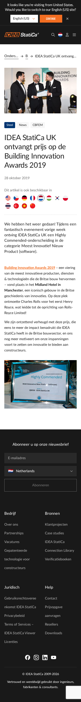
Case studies (54, 533)
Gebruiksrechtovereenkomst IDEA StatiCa (20, 603)
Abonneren (40, 485)
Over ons (11, 524)
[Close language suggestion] (67, 18)
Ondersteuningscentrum (11, 56)
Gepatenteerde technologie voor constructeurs (17, 559)
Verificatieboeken (58, 559)
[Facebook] (27, 657)
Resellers (51, 624)
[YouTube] (53, 657)
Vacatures (11, 542)
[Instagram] (36, 657)
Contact (51, 598)
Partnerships (14, 533)
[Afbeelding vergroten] (40, 90)
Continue (51, 19)
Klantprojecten (56, 524)
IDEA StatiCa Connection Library (59, 546)
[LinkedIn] (45, 657)
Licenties (11, 642)
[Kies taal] (60, 35)
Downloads (53, 633)
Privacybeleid (14, 616)
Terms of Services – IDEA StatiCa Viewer (19, 629)
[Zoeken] (53, 34)
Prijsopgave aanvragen (53, 611)
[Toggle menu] (74, 34)
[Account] (67, 35)
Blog (26, 56)
